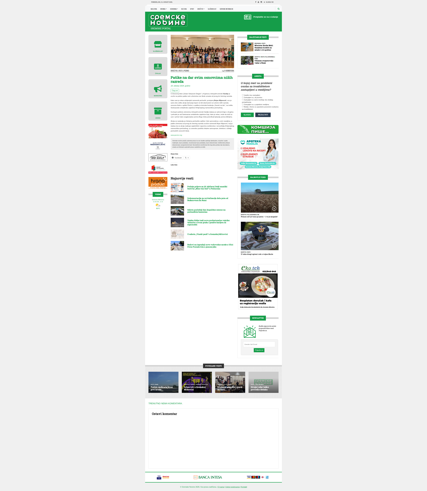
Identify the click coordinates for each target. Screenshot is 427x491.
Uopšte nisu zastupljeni (252, 95)
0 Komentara (229, 70)
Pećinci (186, 70)
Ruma (256, 58)
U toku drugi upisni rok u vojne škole (257, 254)
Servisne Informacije (226, 9)
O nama (221, 487)
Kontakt (244, 487)
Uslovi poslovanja (233, 487)
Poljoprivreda (269, 57)
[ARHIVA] (157, 111)
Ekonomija (173, 9)
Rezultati (263, 115)
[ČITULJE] (157, 66)
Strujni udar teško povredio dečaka (260, 388)
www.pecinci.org (176, 135)
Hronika (162, 9)
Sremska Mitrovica (202, 384)
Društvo (200, 9)
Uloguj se (270, 2)
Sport (192, 9)
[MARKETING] (157, 89)
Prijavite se (259, 350)
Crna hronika (259, 384)
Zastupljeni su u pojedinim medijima (256, 104)
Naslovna (154, 9)
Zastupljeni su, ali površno (253, 97)
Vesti (180, 70)
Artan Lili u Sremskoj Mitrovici (195, 388)
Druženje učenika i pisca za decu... (229, 388)
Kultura (184, 9)
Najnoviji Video (258, 177)
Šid (258, 214)
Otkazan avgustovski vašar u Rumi (264, 62)
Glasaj (247, 115)
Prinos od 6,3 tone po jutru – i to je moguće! (259, 217)
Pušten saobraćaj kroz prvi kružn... (162, 388)
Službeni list (212, 9)
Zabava (192, 384)
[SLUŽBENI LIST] (157, 44)
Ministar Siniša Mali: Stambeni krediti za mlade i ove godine (264, 47)
